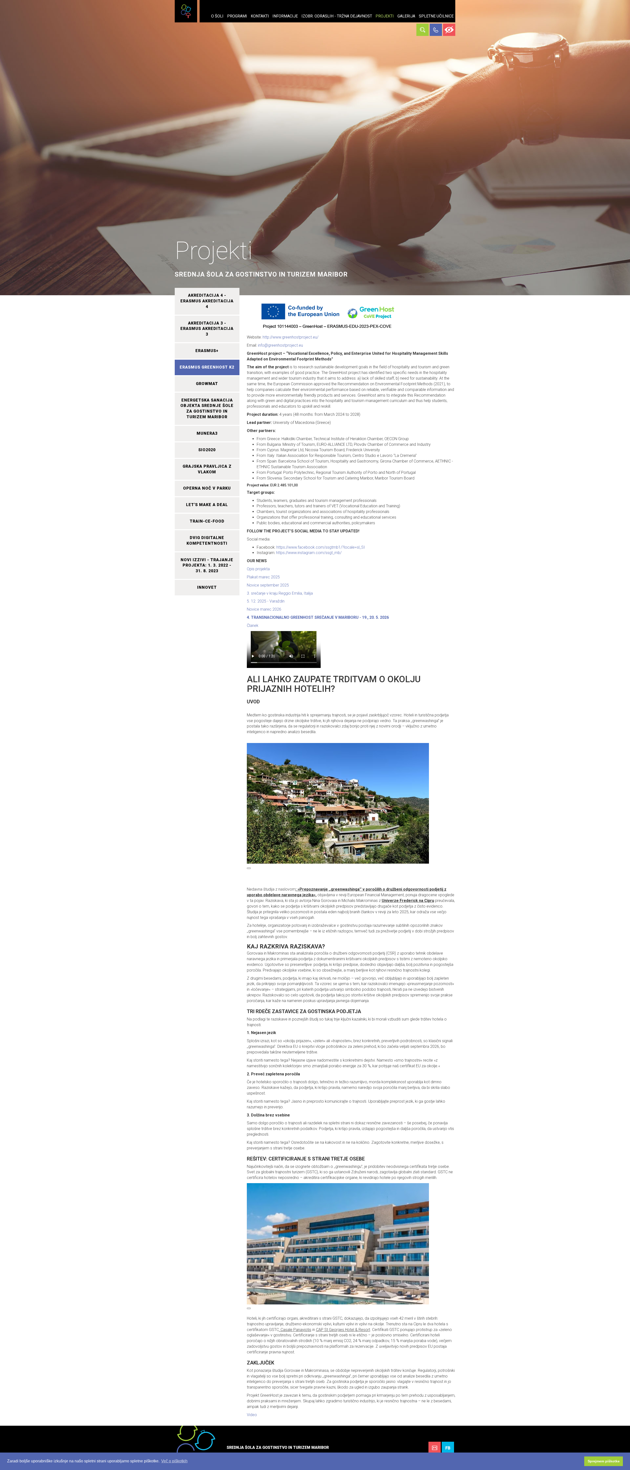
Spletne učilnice (436, 16)
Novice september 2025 (268, 585)
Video (252, 1414)
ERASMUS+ (207, 350)
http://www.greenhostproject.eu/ (290, 337)
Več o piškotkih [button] (174, 1461)
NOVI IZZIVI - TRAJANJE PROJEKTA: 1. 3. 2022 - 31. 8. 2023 (207, 565)
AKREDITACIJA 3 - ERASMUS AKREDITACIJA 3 (207, 329)
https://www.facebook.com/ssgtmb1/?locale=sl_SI (320, 547)
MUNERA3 (207, 433)
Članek (252, 625)
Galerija (406, 16)
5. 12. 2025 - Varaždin (265, 601)
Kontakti (260, 16)
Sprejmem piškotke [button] (604, 1461)
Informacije (285, 16)
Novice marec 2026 (264, 609)
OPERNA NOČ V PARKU (207, 488)
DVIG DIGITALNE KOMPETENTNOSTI (207, 540)
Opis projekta (258, 569)
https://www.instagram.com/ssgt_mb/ (309, 552)
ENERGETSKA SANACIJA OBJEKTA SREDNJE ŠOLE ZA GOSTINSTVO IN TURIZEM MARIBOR (207, 408)
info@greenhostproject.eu (280, 345)
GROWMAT (207, 383)
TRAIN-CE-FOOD (207, 521)
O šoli (217, 16)
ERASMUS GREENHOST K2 (207, 367)
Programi (237, 16)
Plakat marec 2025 (263, 577)
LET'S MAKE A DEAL (207, 504)
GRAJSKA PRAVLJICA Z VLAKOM (207, 469)
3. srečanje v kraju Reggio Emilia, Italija (280, 593)
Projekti (385, 16)
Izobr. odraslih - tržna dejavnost (336, 16)
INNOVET (207, 587)
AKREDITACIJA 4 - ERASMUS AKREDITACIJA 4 (207, 301)
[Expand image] (249, 868)
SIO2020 (207, 450)
